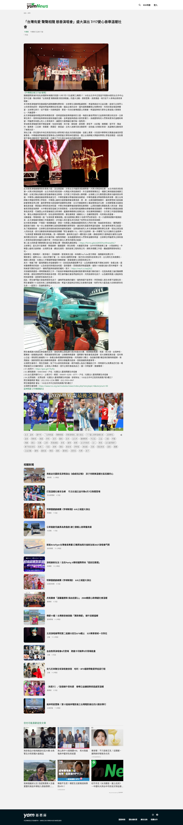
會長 (62, 443)
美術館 (85, 447)
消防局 (73, 451)
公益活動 (28, 451)
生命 (67, 439)
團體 (115, 447)
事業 (75, 443)
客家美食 (100, 447)
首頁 (25, 13)
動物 (36, 451)
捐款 (57, 451)
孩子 (87, 451)
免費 (80, 451)
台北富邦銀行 (110, 443)
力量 (107, 439)
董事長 (65, 451)
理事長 (33, 439)
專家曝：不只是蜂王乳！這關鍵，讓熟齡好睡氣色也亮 (106, 752)
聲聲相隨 (59, 435)
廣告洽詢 (144, 819)
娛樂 (54, 447)
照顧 (26, 443)
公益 (100, 439)
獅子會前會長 (30, 447)
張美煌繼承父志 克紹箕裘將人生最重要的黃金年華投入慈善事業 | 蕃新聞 (39, 785)
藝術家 (43, 451)
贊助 (61, 447)
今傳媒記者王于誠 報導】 (36, 92)
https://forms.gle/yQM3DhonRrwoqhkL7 (97, 243)
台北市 (74, 439)
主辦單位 (110, 435)
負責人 (40, 447)
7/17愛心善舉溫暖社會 (94, 435)
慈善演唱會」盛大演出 (74, 435)
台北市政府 (85, 443)
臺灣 (69, 443)
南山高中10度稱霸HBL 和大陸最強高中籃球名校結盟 (73, 752)
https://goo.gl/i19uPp (45, 369)
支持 (54, 439)
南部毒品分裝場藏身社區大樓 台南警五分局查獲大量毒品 (39, 752)
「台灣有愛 (49, 435)
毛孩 (48, 447)
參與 (47, 439)
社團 (39, 443)
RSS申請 (146, 5)
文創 (92, 447)
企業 (46, 443)
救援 (41, 439)
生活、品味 (29, 435)
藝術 (61, 439)
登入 (156, 5)
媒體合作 (154, 819)
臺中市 (38, 435)
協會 (26, 439)
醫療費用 (84, 439)
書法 (33, 443)
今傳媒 (26, 32)
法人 (94, 443)
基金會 (68, 447)
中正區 (93, 439)
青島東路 (54, 443)
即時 (29, 13)
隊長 (100, 443)
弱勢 (109, 447)
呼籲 (113, 439)
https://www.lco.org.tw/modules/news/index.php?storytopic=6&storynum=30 (73, 386)
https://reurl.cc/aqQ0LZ (81, 268)
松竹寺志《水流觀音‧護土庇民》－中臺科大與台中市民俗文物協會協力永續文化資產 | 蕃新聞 (106, 785)
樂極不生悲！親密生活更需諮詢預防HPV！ (73, 785)
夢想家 (76, 447)
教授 (51, 451)
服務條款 (122, 819)
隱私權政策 (133, 819)
